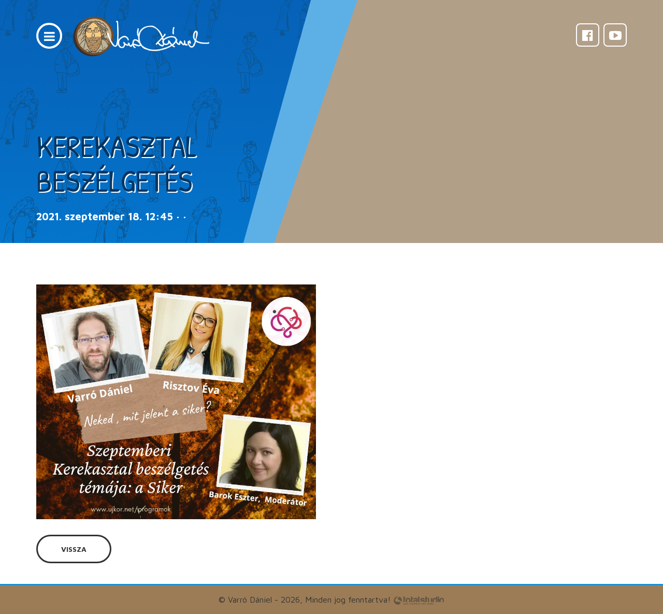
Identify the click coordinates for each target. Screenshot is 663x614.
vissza (74, 549)
